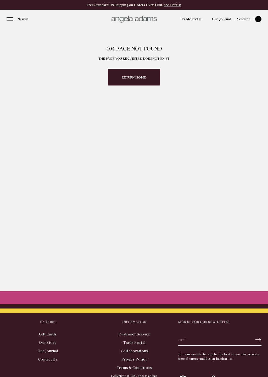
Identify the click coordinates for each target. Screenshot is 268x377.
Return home (134, 77)
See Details (172, 5)
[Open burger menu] (10, 19)
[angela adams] (134, 19)
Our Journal (221, 19)
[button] (23, 19)
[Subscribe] (258, 339)
